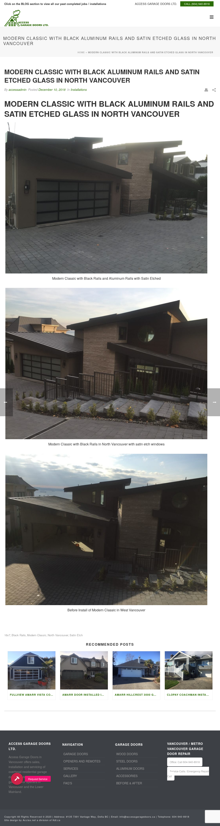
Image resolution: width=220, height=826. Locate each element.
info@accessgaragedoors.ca (137, 816)
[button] (17, 779)
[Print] (206, 89)
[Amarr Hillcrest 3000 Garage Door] (136, 670)
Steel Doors (127, 761)
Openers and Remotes (81, 761)
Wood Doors (127, 754)
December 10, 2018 (52, 89)
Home (81, 52)
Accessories (127, 776)
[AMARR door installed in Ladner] (84, 670)
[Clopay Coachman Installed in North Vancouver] (188, 670)
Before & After (129, 783)
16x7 (7, 635)
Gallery (70, 776)
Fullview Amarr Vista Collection (32, 695)
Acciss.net (29, 820)
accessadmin (17, 89)
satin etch (76, 635)
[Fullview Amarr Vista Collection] (31, 670)
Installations (79, 89)
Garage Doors (75, 754)
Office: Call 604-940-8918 (185, 762)
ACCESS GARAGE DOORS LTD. (156, 4)
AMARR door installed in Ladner (85, 695)
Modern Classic (36, 635)
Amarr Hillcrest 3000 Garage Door (137, 695)
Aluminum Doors (130, 768)
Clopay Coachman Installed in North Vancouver (189, 695)
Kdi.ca (56, 820)
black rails (19, 635)
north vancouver (58, 635)
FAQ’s (67, 783)
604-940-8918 (180, 816)
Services (70, 768)
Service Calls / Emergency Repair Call (188, 773)
